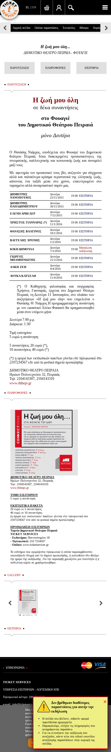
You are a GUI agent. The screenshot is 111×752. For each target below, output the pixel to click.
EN (34, 7)
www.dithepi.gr (20, 383)
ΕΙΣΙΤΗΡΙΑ (92, 67)
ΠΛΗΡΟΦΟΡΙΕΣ (55, 67)
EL (27, 7)
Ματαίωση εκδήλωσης (85, 249)
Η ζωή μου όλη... (55, 47)
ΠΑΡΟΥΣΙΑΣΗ (19, 67)
